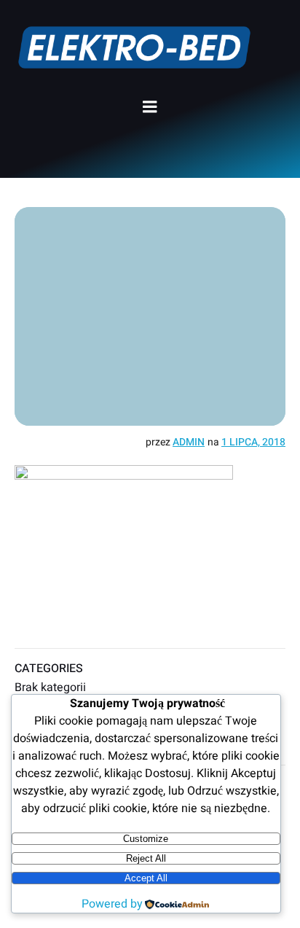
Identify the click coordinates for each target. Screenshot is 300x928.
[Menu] (150, 107)
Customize (145, 838)
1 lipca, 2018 (253, 442)
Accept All (146, 878)
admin (189, 442)
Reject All (146, 858)
